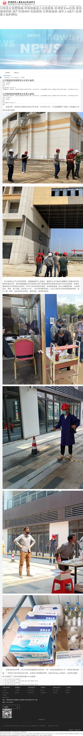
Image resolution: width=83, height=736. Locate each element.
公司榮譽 (5, 695)
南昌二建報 (55, 690)
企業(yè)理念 (6, 692)
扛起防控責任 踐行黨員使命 (14, 679)
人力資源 (68, 687)
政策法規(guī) (31, 692)
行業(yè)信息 (31, 690)
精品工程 (42, 690)
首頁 (12, 77)
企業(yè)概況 (6, 687)
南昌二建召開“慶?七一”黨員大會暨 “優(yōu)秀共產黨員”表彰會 (22, 681)
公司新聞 (7, 72)
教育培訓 (67, 692)
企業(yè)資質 (6, 697)
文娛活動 (55, 692)
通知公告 (16, 72)
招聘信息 (67, 690)
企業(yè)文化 (56, 687)
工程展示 (42, 687)
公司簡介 (5, 690)
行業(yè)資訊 (31, 687)
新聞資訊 (16, 77)
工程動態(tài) (43, 692)
